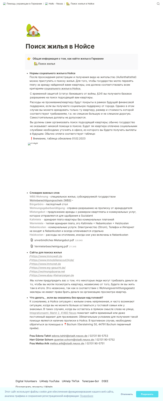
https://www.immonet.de (46, 263)
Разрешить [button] (147, 394)
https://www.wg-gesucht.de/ (48, 267)
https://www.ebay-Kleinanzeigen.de (52, 275)
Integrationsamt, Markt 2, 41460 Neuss (53, 312)
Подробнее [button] (86, 396)
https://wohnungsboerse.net (48, 271)
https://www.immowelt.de (46, 256)
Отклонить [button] (127, 394)
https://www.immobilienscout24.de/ (52, 260)
